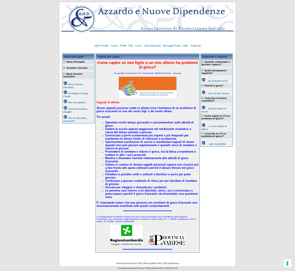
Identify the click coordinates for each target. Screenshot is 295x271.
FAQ (130, 45)
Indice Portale (101, 45)
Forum (114, 45)
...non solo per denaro (217, 93)
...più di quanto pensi (217, 81)
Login (185, 45)
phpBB (152, 263)
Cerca (138, 45)
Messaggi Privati (171, 45)
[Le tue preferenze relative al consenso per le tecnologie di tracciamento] (287, 263)
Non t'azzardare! (77, 102)
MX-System (131, 263)
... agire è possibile (216, 144)
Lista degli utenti (152, 45)
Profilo (123, 45)
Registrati (196, 45)
